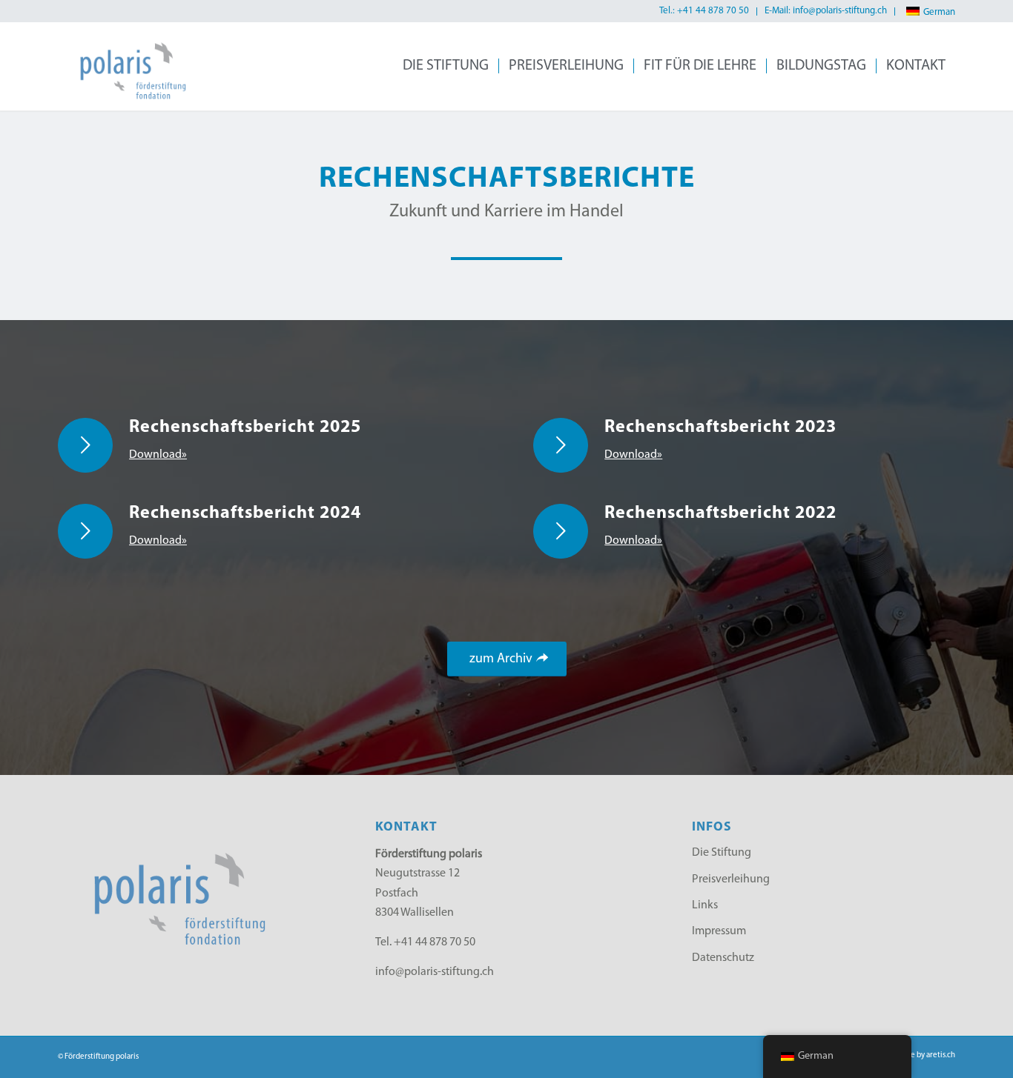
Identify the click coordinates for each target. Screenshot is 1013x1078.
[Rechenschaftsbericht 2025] (85, 445)
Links (705, 905)
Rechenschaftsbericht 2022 (720, 513)
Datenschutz (723, 958)
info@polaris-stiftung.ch (434, 972)
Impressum (719, 931)
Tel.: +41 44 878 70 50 (704, 11)
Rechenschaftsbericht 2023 (720, 427)
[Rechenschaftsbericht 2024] (85, 531)
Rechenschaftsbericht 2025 (245, 427)
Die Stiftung (721, 853)
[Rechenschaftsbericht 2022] (560, 531)
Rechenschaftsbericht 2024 (245, 513)
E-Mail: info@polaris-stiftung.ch (826, 11)
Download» (158, 455)
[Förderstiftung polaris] (126, 65)
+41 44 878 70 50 (434, 942)
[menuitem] (704, 11)
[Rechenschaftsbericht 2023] (560, 445)
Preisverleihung (731, 879)
